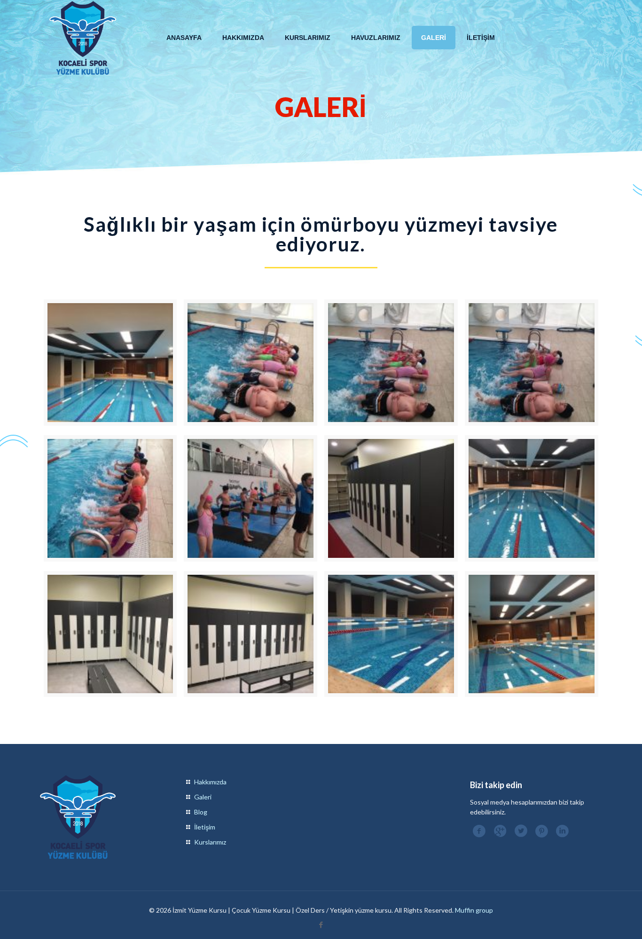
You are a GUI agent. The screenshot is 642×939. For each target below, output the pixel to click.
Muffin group (474, 910)
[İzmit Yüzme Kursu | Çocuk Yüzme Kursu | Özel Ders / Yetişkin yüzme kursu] (83, 37)
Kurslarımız (210, 842)
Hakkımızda (210, 782)
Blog (200, 812)
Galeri (202, 797)
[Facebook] (321, 924)
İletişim (204, 827)
